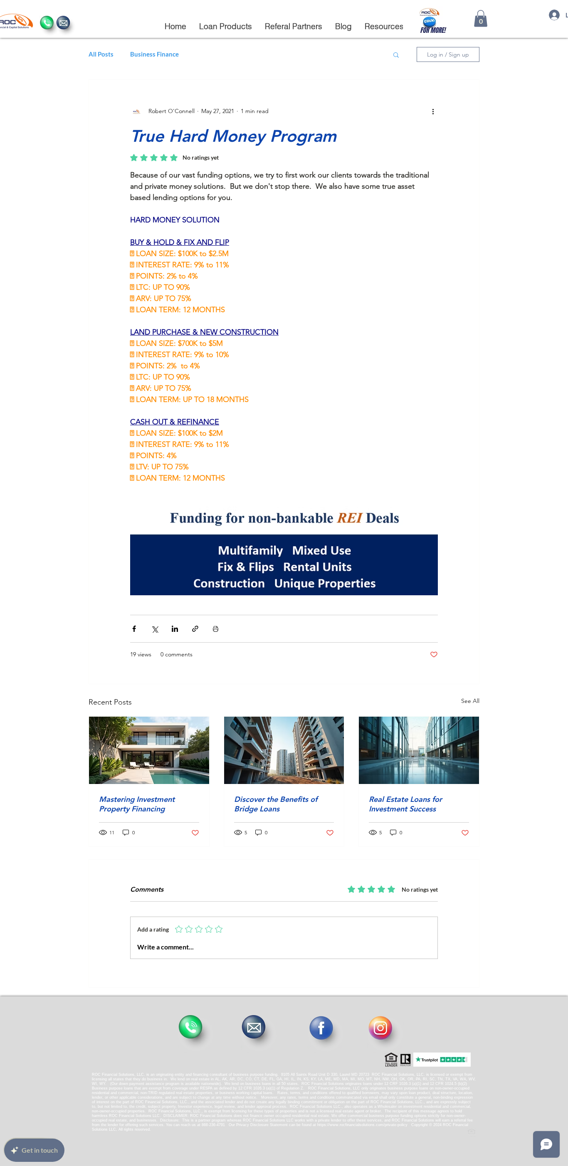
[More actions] (433, 111)
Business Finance (154, 54)
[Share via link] (195, 629)
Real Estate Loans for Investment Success (405, 803)
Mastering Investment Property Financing (137, 803)
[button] (225, 26)
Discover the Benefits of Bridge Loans (275, 803)
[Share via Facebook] (134, 629)
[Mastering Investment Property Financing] (149, 750)
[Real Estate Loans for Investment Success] (419, 750)
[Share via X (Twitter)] (154, 629)
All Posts (101, 54)
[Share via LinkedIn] (175, 629)
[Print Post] (216, 629)
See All (470, 701)
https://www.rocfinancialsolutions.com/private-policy (362, 1125)
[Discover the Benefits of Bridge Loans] (284, 750)
